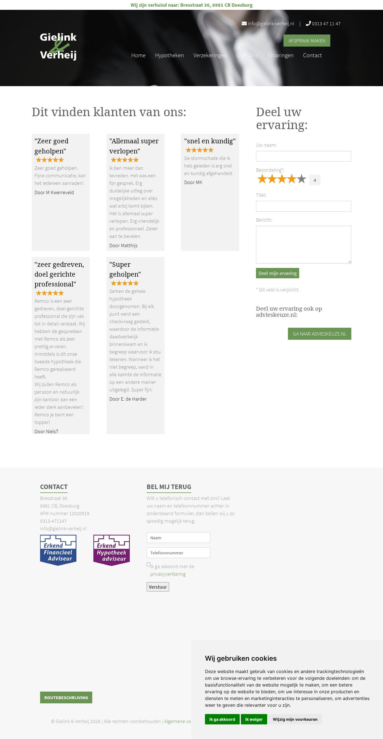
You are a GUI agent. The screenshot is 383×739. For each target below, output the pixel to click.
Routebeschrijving (66, 697)
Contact (312, 55)
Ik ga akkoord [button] (222, 719)
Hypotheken (169, 55)
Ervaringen (281, 55)
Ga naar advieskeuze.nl (319, 334)
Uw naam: (266, 145)
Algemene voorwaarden (189, 721)
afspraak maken (307, 40)
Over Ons (247, 55)
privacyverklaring (168, 574)
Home (138, 55)
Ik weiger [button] (254, 719)
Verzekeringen (210, 55)
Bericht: (264, 220)
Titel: (261, 195)
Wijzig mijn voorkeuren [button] (295, 719)
